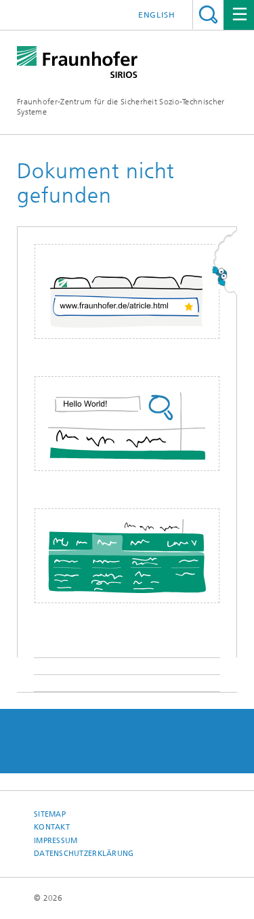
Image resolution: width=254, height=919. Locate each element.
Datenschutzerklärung (84, 853)
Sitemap (50, 814)
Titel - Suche (208, 14)
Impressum (55, 840)
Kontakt (52, 827)
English (156, 15)
